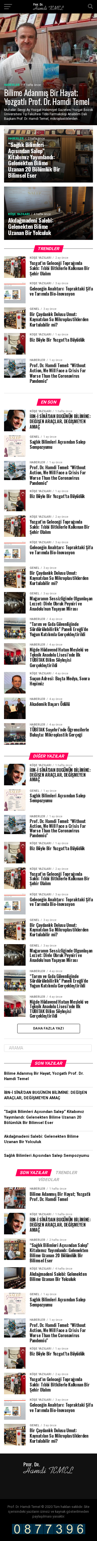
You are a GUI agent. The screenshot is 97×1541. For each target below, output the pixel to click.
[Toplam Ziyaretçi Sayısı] (48, 1533)
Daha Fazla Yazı (48, 1028)
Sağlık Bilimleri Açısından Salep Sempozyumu (46, 1155)
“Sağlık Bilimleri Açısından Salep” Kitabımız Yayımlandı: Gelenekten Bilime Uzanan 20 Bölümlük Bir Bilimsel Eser (44, 1117)
